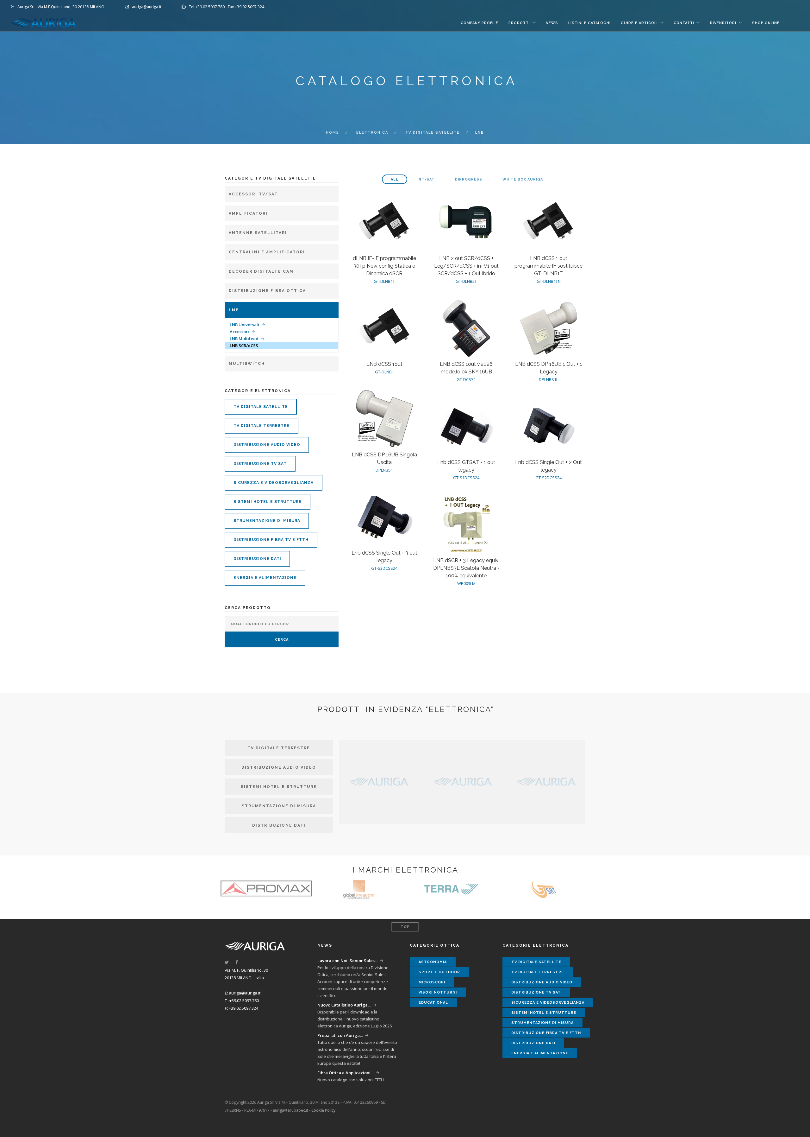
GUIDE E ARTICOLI (639, 23)
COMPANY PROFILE (479, 23)
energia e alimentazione (265, 577)
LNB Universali (244, 324)
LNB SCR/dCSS (244, 345)
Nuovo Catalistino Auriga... (344, 1005)
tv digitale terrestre (262, 425)
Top (405, 927)
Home (332, 132)
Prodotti (519, 23)
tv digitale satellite (432, 132)
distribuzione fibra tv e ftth (271, 539)
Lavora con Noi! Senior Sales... (347, 960)
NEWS (552, 23)
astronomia (433, 962)
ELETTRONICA (372, 132)
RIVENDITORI (723, 23)
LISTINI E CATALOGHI (589, 23)
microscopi (432, 982)
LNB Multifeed (244, 338)
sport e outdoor (439, 972)
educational (433, 1002)
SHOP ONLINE (766, 23)
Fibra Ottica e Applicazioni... (345, 1073)
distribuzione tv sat (260, 463)
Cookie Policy (323, 1110)
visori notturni (438, 992)
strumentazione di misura (267, 520)
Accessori (239, 331)
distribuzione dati (257, 558)
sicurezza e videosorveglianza (274, 482)
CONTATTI (684, 23)
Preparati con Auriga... (340, 1035)
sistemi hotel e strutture (268, 501)
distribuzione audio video (267, 444)
